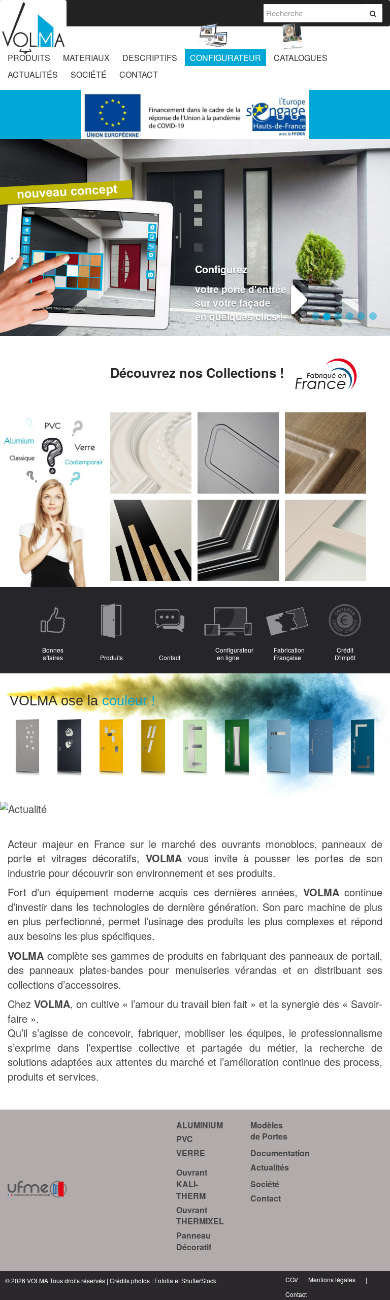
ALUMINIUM (199, 1125)
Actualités (269, 1167)
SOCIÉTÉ (89, 74)
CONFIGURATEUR (225, 57)
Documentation (280, 1153)
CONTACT (138, 74)
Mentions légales (331, 1279)
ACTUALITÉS (33, 74)
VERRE (190, 1153)
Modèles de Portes (268, 1131)
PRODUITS (29, 57)
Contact (265, 1198)
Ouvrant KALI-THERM (191, 1183)
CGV (291, 1279)
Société (264, 1184)
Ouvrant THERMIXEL (200, 1215)
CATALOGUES (301, 57)
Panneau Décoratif (193, 1241)
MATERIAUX (86, 57)
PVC (184, 1139)
